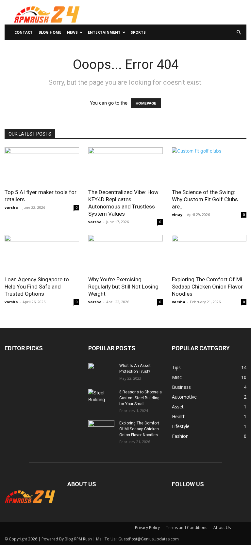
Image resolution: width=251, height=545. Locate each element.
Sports (138, 32)
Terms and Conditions (186, 527)
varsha (11, 207)
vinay (177, 214)
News (72, 32)
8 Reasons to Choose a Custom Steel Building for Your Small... (140, 398)
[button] (238, 32)
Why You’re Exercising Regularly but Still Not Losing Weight (123, 286)
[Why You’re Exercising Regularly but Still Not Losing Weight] (125, 253)
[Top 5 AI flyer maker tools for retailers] (42, 165)
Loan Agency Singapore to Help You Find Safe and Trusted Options (37, 286)
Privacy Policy (147, 527)
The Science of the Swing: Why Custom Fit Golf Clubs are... (205, 199)
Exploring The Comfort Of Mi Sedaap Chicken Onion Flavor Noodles (207, 286)
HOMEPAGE (146, 103)
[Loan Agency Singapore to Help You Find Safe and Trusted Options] (42, 253)
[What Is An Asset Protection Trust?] (101, 374)
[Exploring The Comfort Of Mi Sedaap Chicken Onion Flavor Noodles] (209, 253)
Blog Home (50, 32)
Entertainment (104, 32)
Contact (23, 32)
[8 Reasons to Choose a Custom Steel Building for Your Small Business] (101, 396)
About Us (222, 527)
